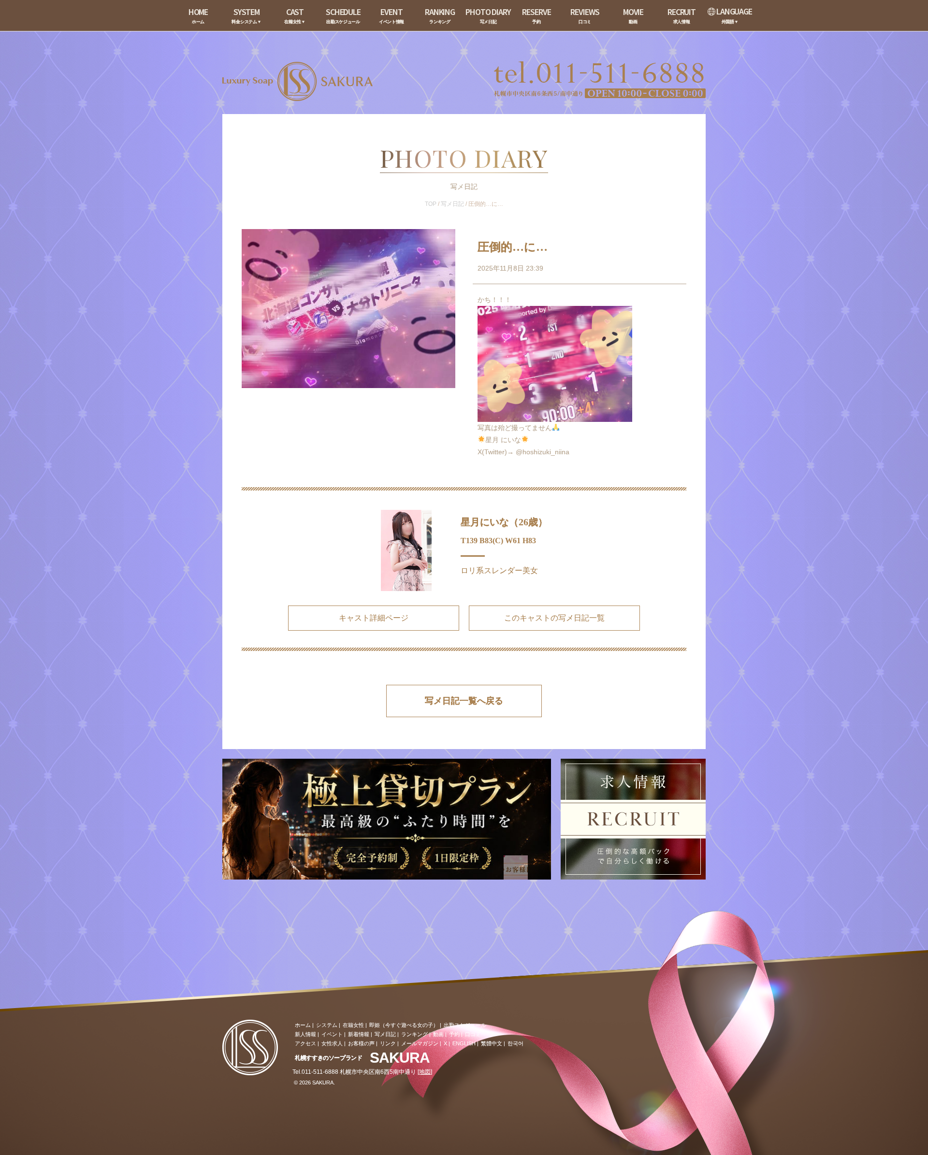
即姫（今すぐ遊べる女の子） (403, 1025)
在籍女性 (353, 1025)
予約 (454, 1034)
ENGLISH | (465, 1043)
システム (326, 1025)
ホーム (303, 1025)
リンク (388, 1043)
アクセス (305, 1043)
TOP (430, 204)
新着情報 (358, 1034)
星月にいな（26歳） (504, 522)
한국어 (515, 1043)
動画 (438, 1034)
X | (447, 1043)
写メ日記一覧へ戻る (464, 701)
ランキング (414, 1034)
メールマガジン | (421, 1043)
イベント (332, 1034)
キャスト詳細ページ (373, 618)
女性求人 (332, 1043)
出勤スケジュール (465, 1025)
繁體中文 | (493, 1043)
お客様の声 (361, 1043)
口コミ (473, 1034)
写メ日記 (452, 204)
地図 (425, 1071)
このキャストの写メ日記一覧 (554, 618)
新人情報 (305, 1034)
